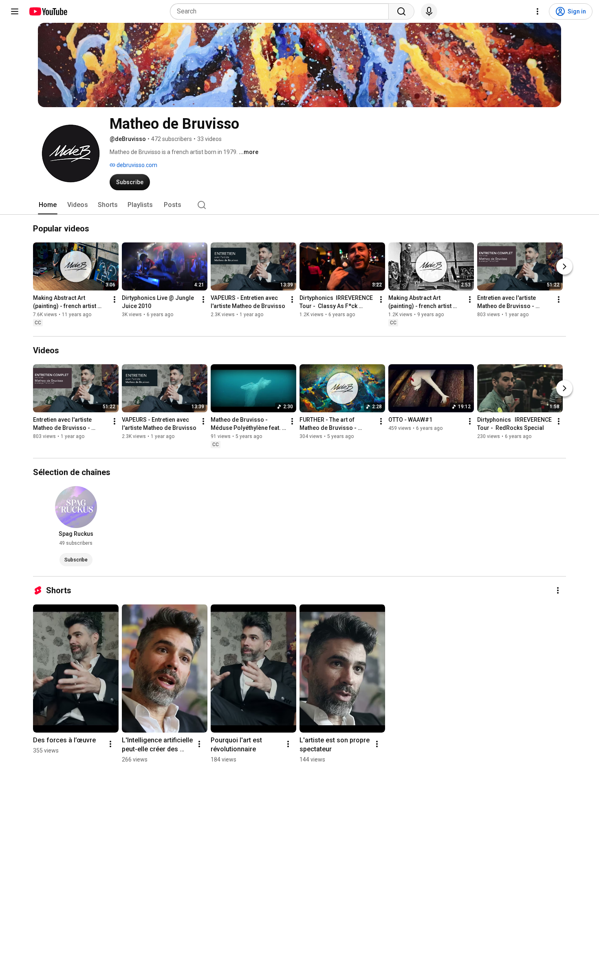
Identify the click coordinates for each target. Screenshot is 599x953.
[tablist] (299, 205)
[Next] (564, 266)
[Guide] (15, 11)
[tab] (47, 205)
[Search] (401, 11)
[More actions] (114, 299)
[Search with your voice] (429, 11)
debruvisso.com (136, 165)
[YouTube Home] (48, 11)
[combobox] (282, 11)
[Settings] (537, 11)
